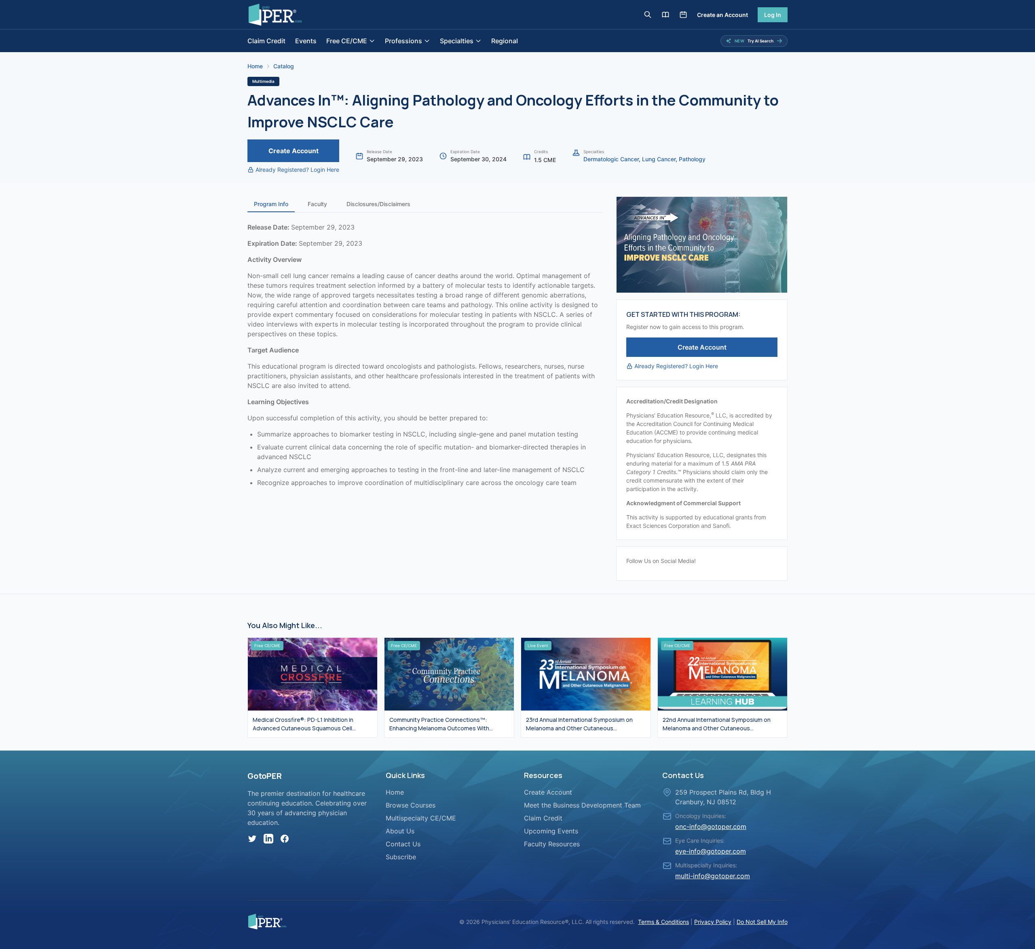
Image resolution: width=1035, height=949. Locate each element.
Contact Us (403, 844)
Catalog (283, 66)
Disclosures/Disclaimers (378, 203)
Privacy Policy (712, 921)
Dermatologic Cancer (611, 159)
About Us (400, 831)
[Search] (648, 15)
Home (255, 66)
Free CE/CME (346, 41)
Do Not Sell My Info (762, 921)
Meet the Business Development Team (582, 805)
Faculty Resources (552, 844)
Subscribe (401, 857)
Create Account (293, 151)
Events (306, 41)
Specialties (456, 41)
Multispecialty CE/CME (421, 818)
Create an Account (722, 14)
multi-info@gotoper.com (712, 876)
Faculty (317, 203)
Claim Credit (266, 41)
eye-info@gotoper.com (710, 851)
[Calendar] (683, 15)
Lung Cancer (659, 159)
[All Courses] (665, 15)
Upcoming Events (551, 831)
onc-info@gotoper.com (710, 826)
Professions (403, 41)
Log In (772, 14)
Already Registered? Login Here (297, 169)
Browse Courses (410, 805)
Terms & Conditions (663, 921)
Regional (504, 41)
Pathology (692, 159)
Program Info (271, 203)
